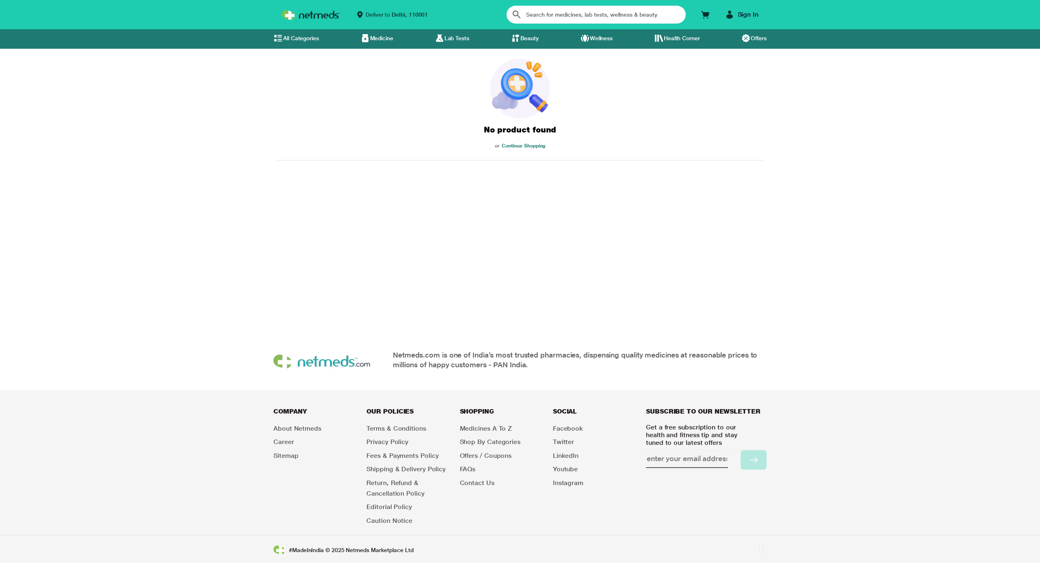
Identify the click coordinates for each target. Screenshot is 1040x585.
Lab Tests (456, 38)
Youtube (565, 469)
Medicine (381, 38)
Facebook (568, 428)
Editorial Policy (389, 507)
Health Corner (682, 38)
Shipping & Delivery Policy (406, 469)
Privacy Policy (387, 442)
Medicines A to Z (486, 428)
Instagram (568, 483)
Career (283, 442)
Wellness (601, 38)
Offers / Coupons (486, 455)
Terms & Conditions (396, 428)
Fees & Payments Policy (402, 455)
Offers (759, 38)
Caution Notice (389, 520)
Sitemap (285, 455)
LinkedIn (565, 455)
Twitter (563, 442)
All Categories (301, 38)
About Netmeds (297, 428)
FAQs (468, 469)
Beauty (529, 38)
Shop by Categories (490, 442)
